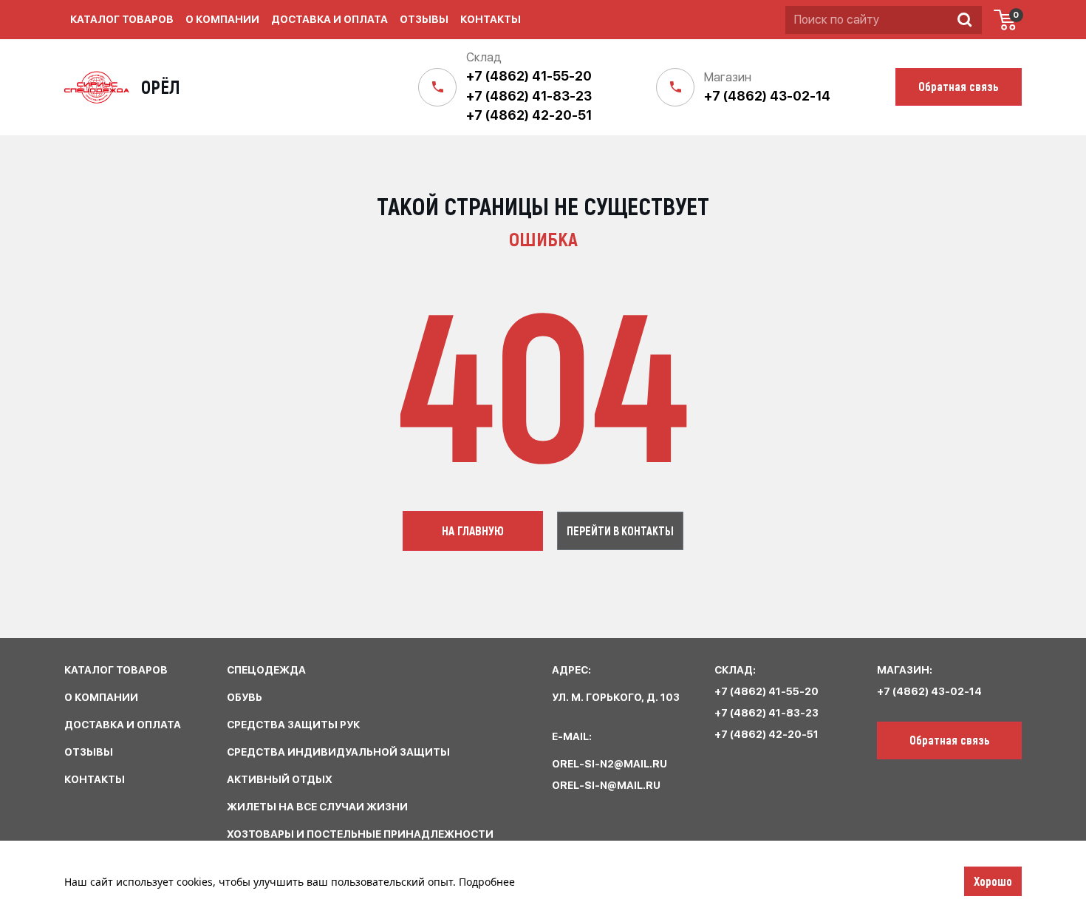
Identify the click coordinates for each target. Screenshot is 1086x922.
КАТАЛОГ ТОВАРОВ (116, 670)
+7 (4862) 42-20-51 (529, 115)
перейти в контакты (620, 530)
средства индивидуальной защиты (338, 752)
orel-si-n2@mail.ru (609, 764)
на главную (473, 530)
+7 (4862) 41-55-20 (529, 76)
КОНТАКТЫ (94, 779)
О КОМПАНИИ (101, 697)
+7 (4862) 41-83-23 (529, 96)
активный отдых (279, 779)
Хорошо (993, 880)
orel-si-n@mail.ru (606, 785)
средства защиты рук (293, 725)
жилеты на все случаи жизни (317, 807)
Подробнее (487, 882)
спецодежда (266, 670)
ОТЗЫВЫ (88, 752)
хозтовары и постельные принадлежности (360, 834)
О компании (222, 19)
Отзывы (424, 19)
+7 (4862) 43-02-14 (767, 96)
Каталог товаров (122, 19)
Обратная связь (949, 739)
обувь (244, 697)
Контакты (490, 19)
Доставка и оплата (329, 19)
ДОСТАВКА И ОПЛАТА (122, 725)
